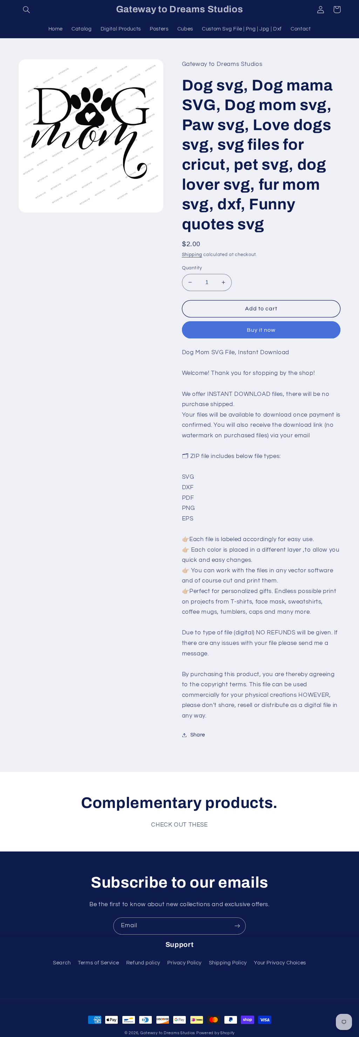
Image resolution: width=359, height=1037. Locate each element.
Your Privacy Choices (280, 962)
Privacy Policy (184, 962)
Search (62, 962)
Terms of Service (98, 962)
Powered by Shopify (215, 1033)
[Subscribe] (237, 926)
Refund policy (143, 962)
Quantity (192, 267)
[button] (27, 9)
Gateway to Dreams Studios (167, 1033)
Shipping (192, 254)
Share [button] (197, 735)
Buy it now (261, 330)
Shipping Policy (228, 962)
